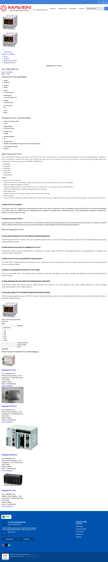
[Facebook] (3, 546)
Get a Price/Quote (7, 72)
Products (6, 58)
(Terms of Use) (34, 554)
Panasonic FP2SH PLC (9, 455)
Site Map (78, 537)
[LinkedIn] (9, 546)
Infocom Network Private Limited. (32, 556)
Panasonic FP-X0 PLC (9, 406)
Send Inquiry (8, 52)
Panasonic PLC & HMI (10, 60)
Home (5, 56)
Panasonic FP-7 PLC (9, 490)
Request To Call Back (8, 54)
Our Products (72, 8)
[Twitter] (6, 546)
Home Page (53, 8)
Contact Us (82, 8)
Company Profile (62, 8)
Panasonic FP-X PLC (9, 370)
